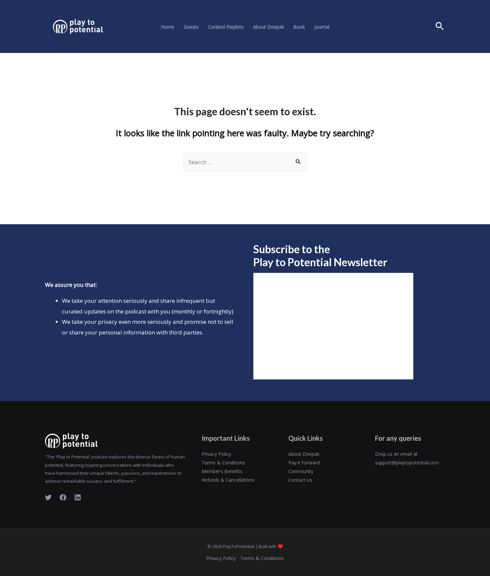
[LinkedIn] (77, 497)
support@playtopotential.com (407, 462)
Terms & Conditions (223, 462)
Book (299, 27)
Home (167, 27)
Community (300, 471)
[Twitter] (48, 497)
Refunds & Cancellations (228, 480)
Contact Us (300, 480)
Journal (321, 27)
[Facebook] (63, 497)
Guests (191, 27)
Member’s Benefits (222, 471)
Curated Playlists (226, 27)
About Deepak (268, 27)
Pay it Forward (304, 462)
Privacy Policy (216, 454)
